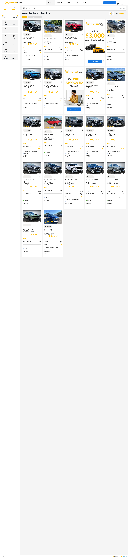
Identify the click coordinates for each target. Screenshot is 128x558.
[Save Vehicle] (40, 34)
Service (76, 2)
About (84, 2)
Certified (5, 7)
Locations (109, 2)
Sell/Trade (59, 2)
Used (14, 7)
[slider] (2, 15)
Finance (68, 2)
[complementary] (124, 554)
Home (42, 2)
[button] (125, 2)
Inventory (50, 2)
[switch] (6, 8)
